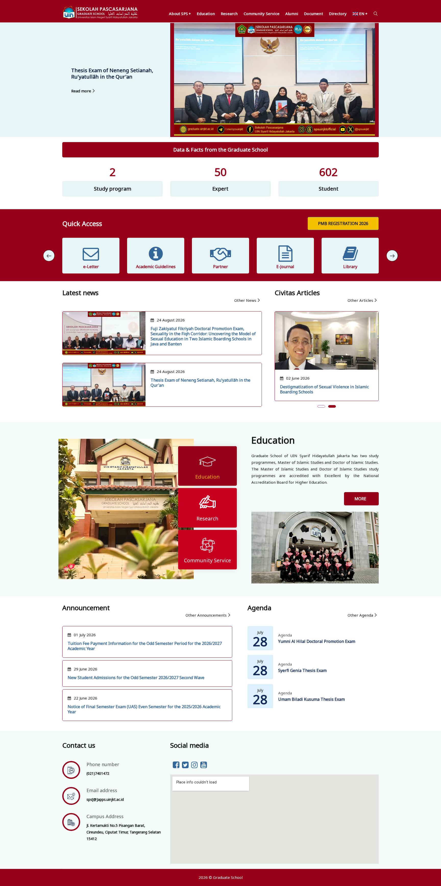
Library (285, 266)
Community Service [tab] (207, 560)
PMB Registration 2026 (343, 223)
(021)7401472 (98, 773)
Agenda (285, 635)
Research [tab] (207, 518)
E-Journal (220, 266)
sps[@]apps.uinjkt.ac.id (105, 799)
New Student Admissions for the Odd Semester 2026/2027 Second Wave (136, 677)
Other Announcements (206, 615)
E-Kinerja (350, 266)
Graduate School (228, 877)
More (361, 499)
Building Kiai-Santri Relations (308, 387)
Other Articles (360, 300)
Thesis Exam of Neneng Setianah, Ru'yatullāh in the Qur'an (200, 382)
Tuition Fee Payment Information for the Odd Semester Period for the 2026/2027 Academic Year (145, 646)
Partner (155, 266)
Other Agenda (360, 615)
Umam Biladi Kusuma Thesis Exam (311, 699)
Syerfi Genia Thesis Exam (302, 670)
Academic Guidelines (91, 266)
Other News (245, 300)
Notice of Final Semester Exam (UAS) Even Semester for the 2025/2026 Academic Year (144, 709)
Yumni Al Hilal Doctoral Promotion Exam (316, 641)
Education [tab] (207, 476)
